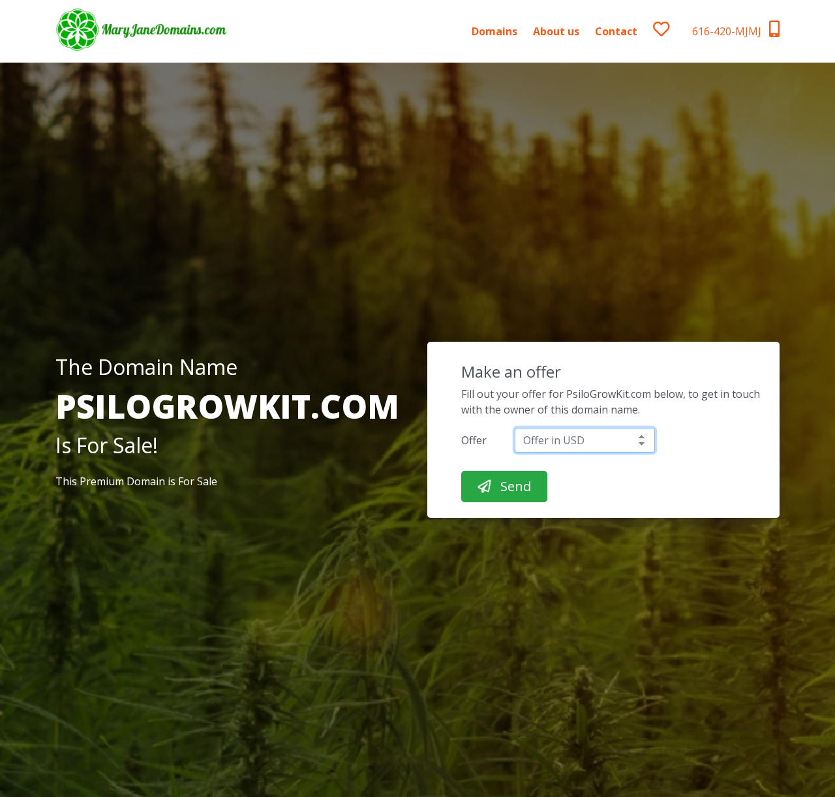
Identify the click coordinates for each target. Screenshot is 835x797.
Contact (616, 31)
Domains (494, 31)
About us (556, 31)
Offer (474, 440)
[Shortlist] (672, 31)
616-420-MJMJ (728, 31)
